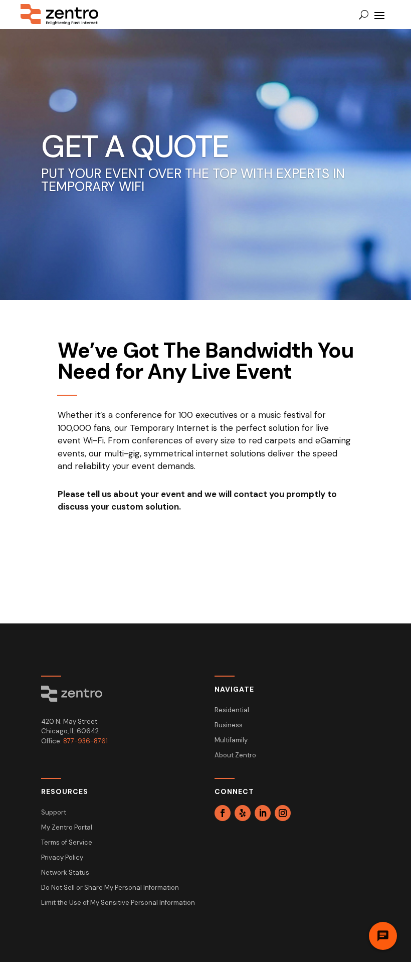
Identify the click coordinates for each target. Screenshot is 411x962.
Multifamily (231, 740)
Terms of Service (66, 843)
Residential (232, 710)
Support (53, 813)
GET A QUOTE (135, 146)
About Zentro (235, 755)
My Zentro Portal (66, 828)
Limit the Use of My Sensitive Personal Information (118, 903)
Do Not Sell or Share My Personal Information (110, 888)
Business (229, 725)
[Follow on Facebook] (223, 813)
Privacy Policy (62, 858)
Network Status (65, 873)
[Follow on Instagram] (283, 813)
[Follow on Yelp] (243, 813)
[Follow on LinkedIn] (263, 813)
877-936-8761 (85, 741)
